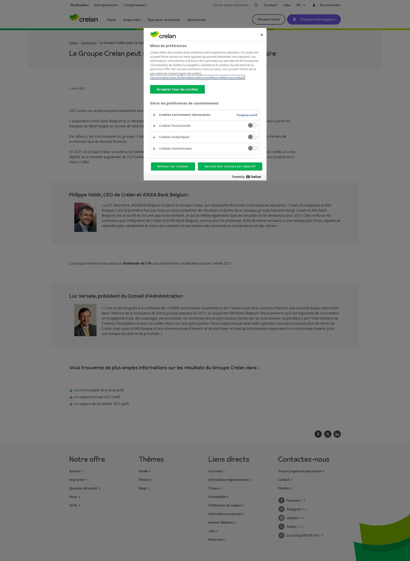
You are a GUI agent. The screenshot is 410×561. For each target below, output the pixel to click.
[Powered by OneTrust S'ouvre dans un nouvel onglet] (248, 177)
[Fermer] (261, 35)
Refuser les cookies (173, 166)
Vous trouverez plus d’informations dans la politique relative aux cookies (197, 77)
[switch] (253, 125)
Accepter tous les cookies (177, 89)
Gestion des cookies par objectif (230, 166)
